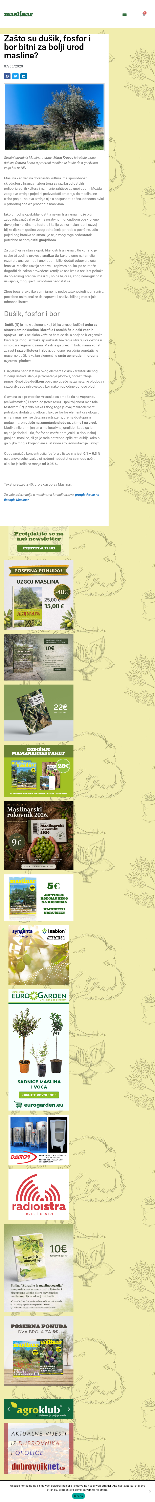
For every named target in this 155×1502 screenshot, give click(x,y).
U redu (78, 1496)
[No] (150, 1491)
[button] (124, 14)
